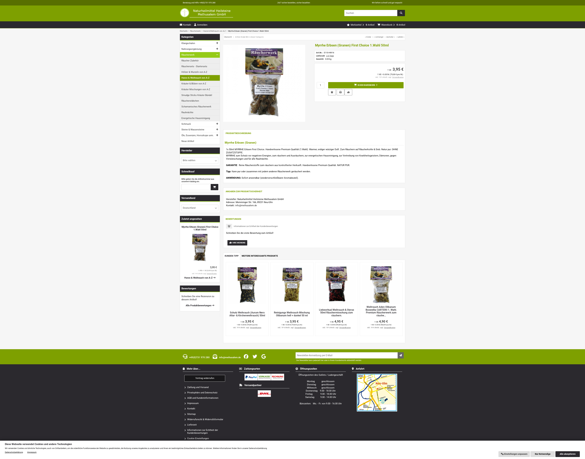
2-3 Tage (330, 56)
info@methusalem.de (246, 205)
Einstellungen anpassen (515, 454)
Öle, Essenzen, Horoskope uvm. (197, 135)
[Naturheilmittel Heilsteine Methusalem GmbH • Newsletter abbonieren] (401, 355)
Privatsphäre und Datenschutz (202, 392)
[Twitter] (255, 356)
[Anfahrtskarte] (377, 375)
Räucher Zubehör (190, 60)
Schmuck (186, 124)
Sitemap (191, 414)
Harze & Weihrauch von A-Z (195, 77)
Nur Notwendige (543, 454)
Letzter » (400, 37)
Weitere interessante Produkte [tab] (260, 256)
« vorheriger (378, 37)
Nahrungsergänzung (191, 49)
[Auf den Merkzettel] (332, 92)
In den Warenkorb (365, 85)
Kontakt (191, 408)
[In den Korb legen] (214, 187)
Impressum (193, 403)
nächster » (390, 37)
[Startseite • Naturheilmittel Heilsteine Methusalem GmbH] (206, 12)
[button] (199, 160)
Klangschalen (188, 43)
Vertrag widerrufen (204, 378)
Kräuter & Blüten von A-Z (193, 83)
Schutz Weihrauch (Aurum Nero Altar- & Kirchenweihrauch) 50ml (247, 314)
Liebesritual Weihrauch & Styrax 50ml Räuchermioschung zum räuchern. (336, 313)
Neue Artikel (187, 141)
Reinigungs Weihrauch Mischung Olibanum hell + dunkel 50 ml (292, 314)
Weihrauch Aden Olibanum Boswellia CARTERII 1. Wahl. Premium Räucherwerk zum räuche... (381, 311)
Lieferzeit (192, 424)
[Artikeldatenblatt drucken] (340, 92)
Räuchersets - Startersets (194, 66)
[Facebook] (247, 356)
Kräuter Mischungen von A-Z (195, 89)
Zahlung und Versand (198, 387)
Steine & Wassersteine (192, 129)
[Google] (264, 356)
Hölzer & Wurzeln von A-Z (194, 72)
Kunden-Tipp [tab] (232, 256)
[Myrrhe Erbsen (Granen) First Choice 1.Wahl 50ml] (264, 83)
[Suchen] (401, 13)
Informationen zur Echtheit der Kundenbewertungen (256, 226)
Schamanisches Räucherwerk (196, 106)
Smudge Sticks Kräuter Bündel (196, 95)
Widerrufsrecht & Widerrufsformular (205, 419)
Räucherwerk (188, 54)
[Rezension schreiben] (348, 92)
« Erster (368, 37)
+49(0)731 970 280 (199, 357)
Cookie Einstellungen (198, 438)
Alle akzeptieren (568, 454)
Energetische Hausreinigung (195, 118)
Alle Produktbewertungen (199, 305)
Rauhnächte (187, 112)
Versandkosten (398, 77)
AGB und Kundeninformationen (202, 398)
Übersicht (228, 37)
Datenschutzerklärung (14, 452)
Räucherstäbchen (190, 100)
